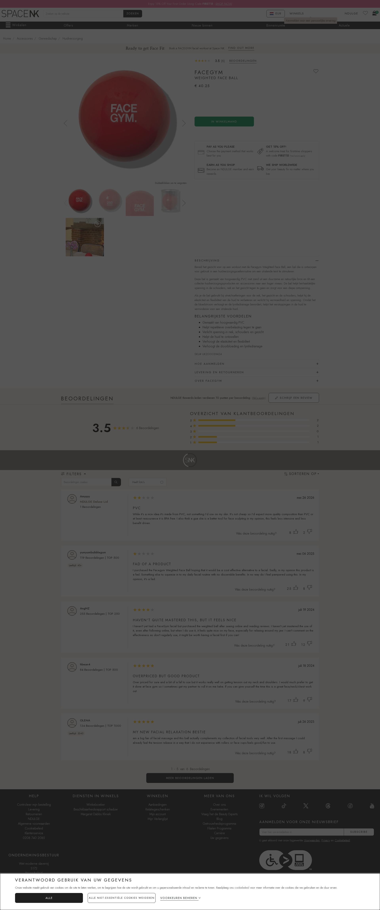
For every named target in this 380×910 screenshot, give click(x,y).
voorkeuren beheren (178, 898)
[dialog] (190, 891)
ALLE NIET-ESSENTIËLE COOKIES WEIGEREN (122, 898)
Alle (49, 898)
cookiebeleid (242, 887)
